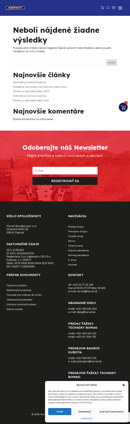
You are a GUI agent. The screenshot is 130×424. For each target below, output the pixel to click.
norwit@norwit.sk (87, 291)
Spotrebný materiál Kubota (29, 82)
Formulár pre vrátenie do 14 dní (24, 295)
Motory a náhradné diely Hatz (31, 100)
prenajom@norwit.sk (89, 361)
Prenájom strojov (77, 231)
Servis (71, 241)
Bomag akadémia (78, 255)
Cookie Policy (87, 418)
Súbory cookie (14, 309)
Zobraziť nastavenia (111, 411)
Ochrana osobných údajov (21, 304)
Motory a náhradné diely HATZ (31, 91)
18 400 (102, 288)
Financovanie (75, 246)
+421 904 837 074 (86, 358)
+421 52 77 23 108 (82, 284)
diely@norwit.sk (86, 312)
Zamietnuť (84, 411)
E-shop (72, 260)
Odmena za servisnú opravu (30, 95)
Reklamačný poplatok (18, 290)
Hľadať (111, 62)
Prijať (60, 411)
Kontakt (72, 265)
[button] (123, 385)
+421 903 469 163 (86, 333)
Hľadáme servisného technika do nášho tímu (40, 86)
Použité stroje (75, 236)
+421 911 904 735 (86, 336)
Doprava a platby (16, 285)
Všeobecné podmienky (19, 300)
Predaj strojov (76, 227)
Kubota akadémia (78, 250)
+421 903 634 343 (86, 308)
